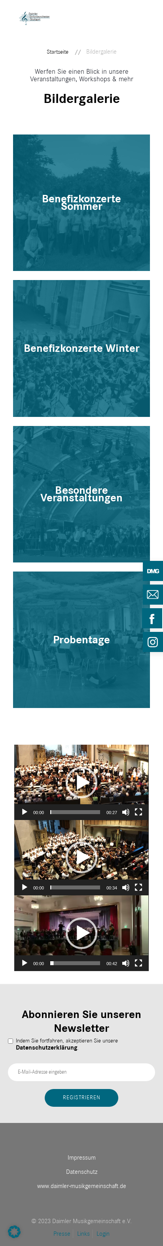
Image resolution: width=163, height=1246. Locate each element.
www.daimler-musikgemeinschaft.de (81, 1186)
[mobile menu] (144, 29)
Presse (61, 1234)
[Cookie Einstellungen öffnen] (14, 1236)
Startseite (57, 52)
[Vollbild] (138, 812)
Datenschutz (81, 1172)
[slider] (75, 812)
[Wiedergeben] (24, 812)
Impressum (82, 1157)
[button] (81, 782)
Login (103, 1234)
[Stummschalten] (126, 812)
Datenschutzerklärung (46, 1047)
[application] (81, 782)
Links (83, 1234)
